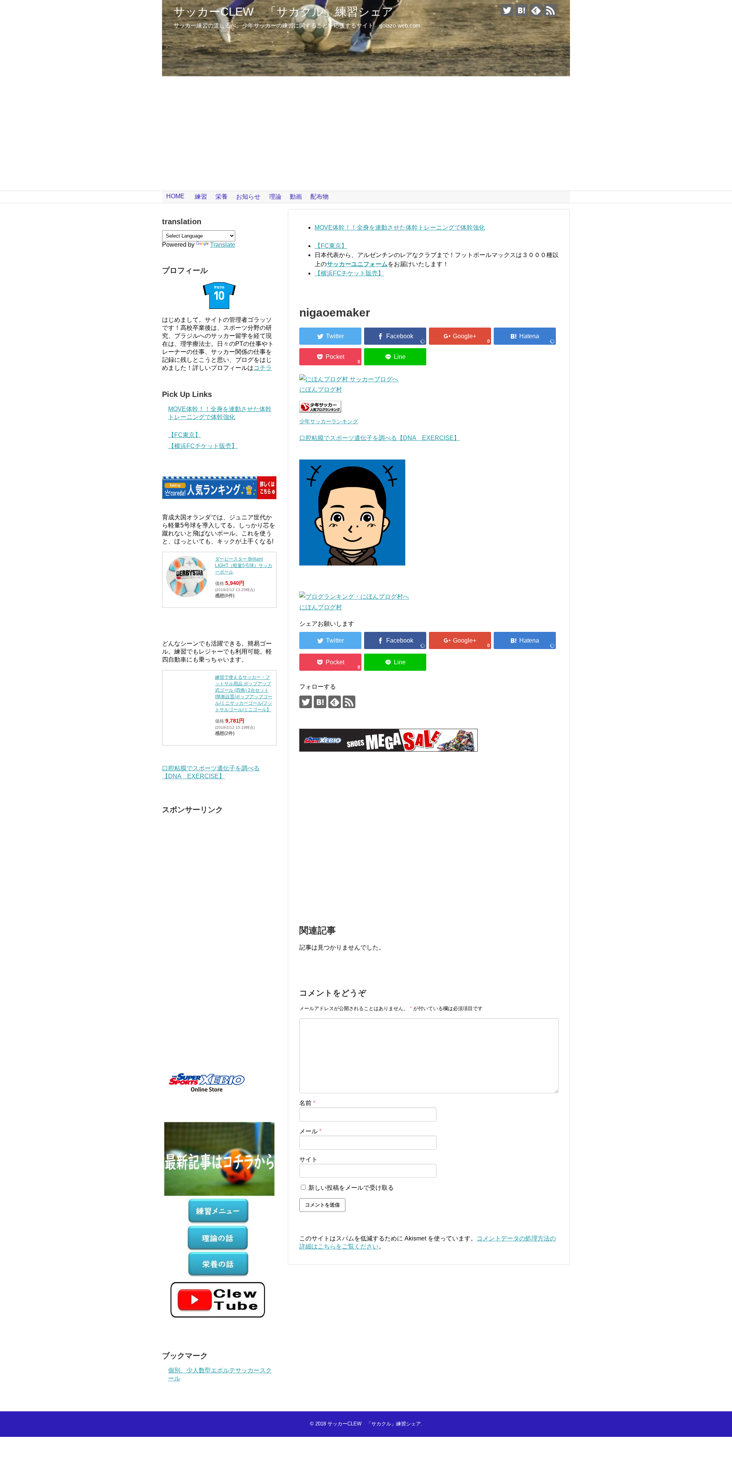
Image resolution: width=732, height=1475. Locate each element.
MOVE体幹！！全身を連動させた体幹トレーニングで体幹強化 (400, 227)
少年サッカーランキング (328, 421)
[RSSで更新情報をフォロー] (550, 10)
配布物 (319, 196)
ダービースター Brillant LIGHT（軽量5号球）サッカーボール (243, 565)
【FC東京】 (331, 246)
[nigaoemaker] (525, 336)
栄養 (221, 196)
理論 (275, 196)
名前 (307, 1103)
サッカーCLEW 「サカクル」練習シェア (283, 11)
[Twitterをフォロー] (507, 10)
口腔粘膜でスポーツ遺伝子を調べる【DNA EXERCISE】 (379, 438)
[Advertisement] (366, 133)
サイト (308, 1159)
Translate (222, 244)
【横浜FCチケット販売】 (349, 273)
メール (310, 1131)
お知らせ (248, 196)
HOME (175, 196)
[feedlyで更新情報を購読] (536, 10)
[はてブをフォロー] (521, 10)
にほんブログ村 (320, 389)
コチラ (263, 368)
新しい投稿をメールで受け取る (351, 1187)
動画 (296, 196)
